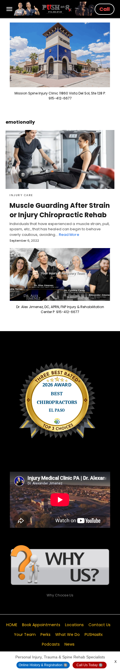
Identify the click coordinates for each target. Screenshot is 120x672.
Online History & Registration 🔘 (43, 665)
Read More (69, 234)
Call (104, 9)
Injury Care (21, 195)
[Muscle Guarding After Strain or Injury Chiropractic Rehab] (60, 159)
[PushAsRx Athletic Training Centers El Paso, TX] (54, 9)
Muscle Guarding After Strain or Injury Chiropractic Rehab (59, 210)
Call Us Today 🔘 (89, 665)
